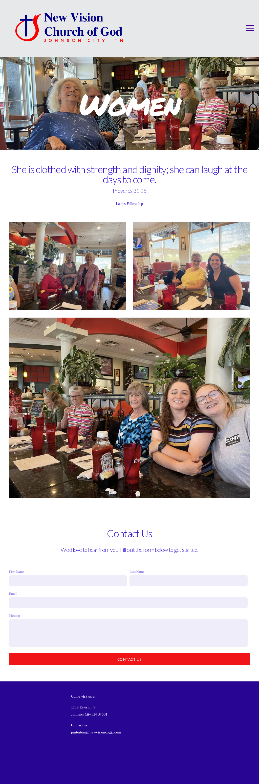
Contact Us (129, 659)
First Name (16, 572)
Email (13, 594)
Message (14, 615)
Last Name (137, 572)
